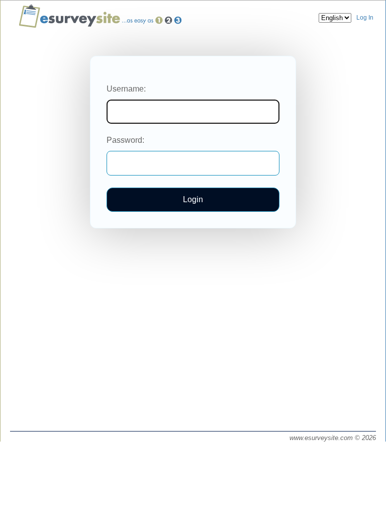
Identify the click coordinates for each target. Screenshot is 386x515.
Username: (126, 88)
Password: (125, 140)
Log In (364, 17)
